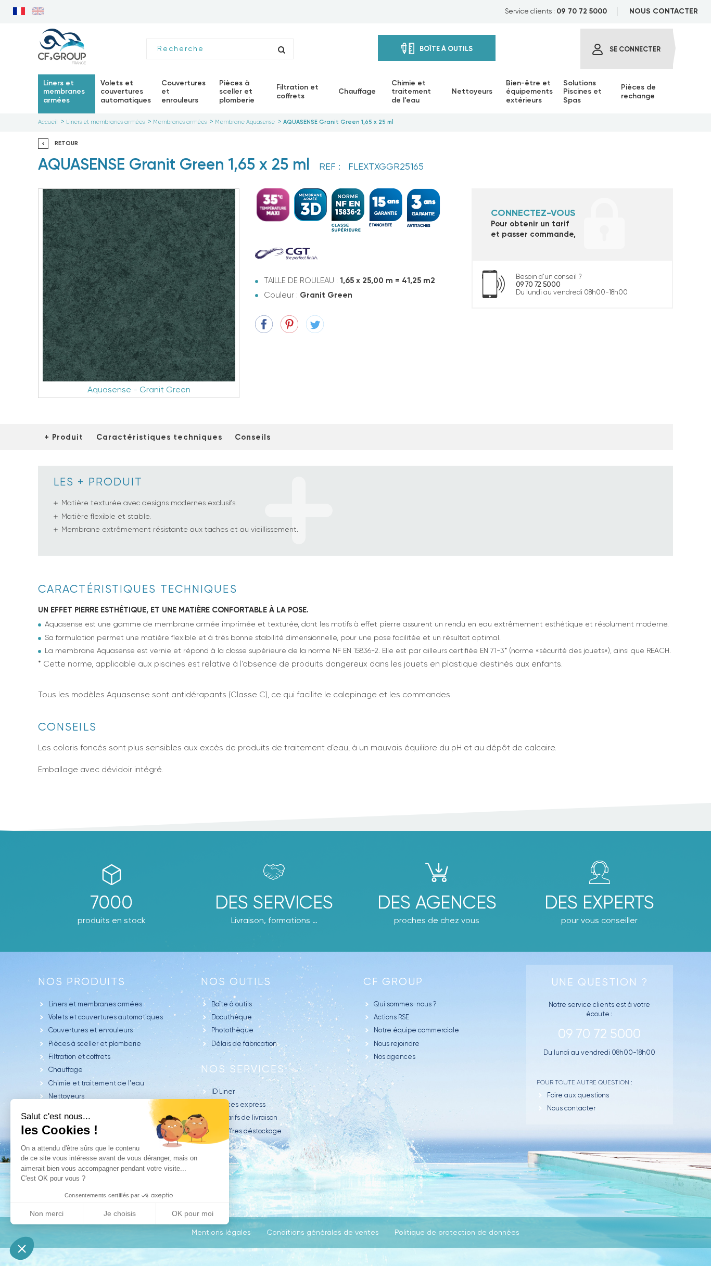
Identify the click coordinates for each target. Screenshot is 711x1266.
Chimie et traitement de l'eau (96, 1083)
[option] (139, 293)
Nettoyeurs (66, 1096)
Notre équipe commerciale (416, 1030)
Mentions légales (221, 1232)
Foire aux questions (578, 1095)
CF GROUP (393, 982)
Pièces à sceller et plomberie (94, 1043)
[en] (38, 12)
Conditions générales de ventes (322, 1232)
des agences (437, 902)
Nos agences (394, 1056)
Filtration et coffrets (79, 1056)
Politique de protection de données (457, 1232)
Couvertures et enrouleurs (90, 1030)
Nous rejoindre (397, 1043)
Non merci (47, 1213)
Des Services (274, 902)
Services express (238, 1104)
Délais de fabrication (244, 1043)
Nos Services (243, 1069)
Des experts (599, 902)
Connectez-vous (533, 213)
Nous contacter (571, 1108)
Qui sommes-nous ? (405, 1004)
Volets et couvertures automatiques (105, 1017)
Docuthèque (231, 1017)
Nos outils (236, 982)
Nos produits (81, 982)
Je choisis (120, 1213)
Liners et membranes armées (95, 1004)
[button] (21, 1248)
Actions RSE (391, 1017)
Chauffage (65, 1069)
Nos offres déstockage (246, 1131)
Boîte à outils (231, 1004)
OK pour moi (192, 1213)
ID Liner (223, 1091)
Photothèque (232, 1030)
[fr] (19, 12)
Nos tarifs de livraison (244, 1117)
